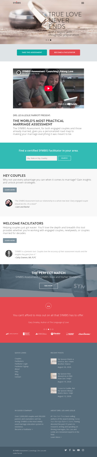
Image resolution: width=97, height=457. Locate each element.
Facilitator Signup (22, 366)
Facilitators (19, 361)
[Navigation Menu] (82, 3)
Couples (18, 358)
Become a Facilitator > (24, 429)
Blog (16, 374)
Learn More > (56, 437)
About (17, 369)
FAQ (16, 371)
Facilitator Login (21, 364)
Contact (18, 377)
